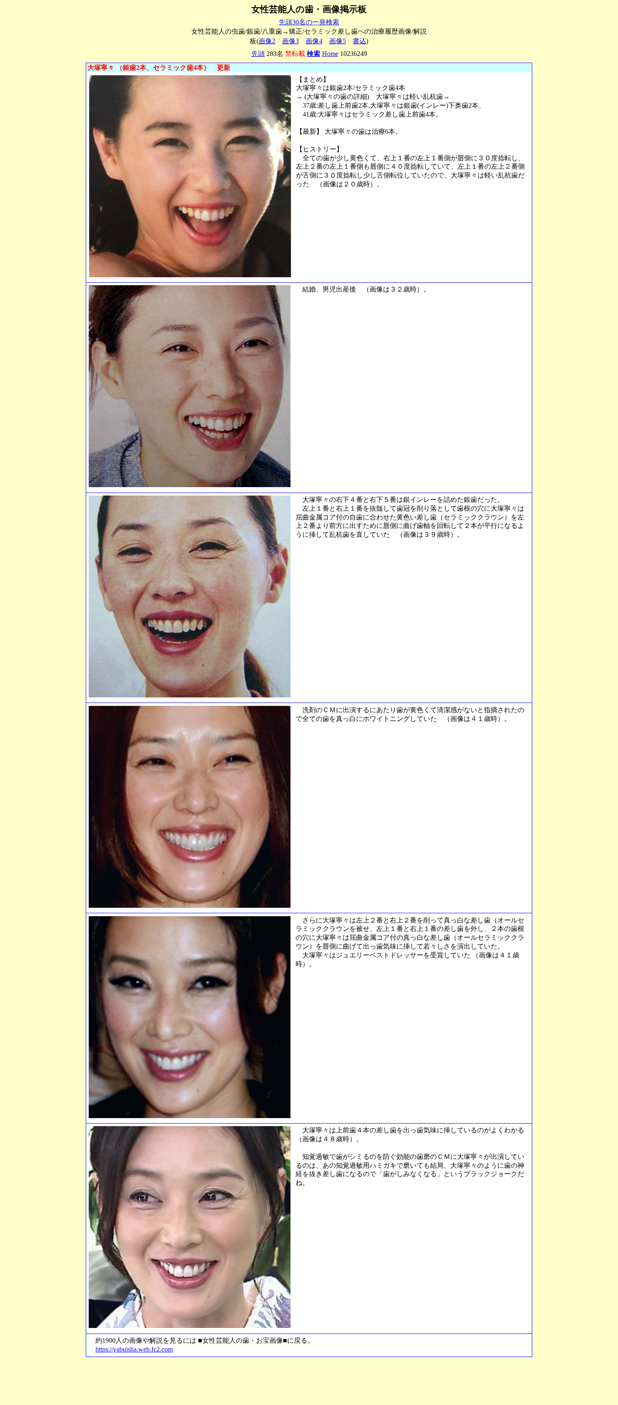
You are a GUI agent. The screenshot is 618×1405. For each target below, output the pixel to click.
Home (330, 53)
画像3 (290, 41)
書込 (359, 41)
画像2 (267, 41)
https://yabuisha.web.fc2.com (134, 1349)
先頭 (258, 53)
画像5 (337, 41)
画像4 (314, 41)
